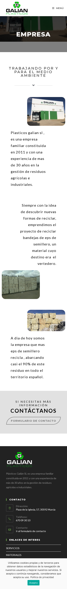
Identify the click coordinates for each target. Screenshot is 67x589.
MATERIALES (13, 554)
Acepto (33, 582)
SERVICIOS (12, 548)
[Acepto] (62, 574)
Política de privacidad (42, 577)
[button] (33, 421)
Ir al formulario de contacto (31, 531)
